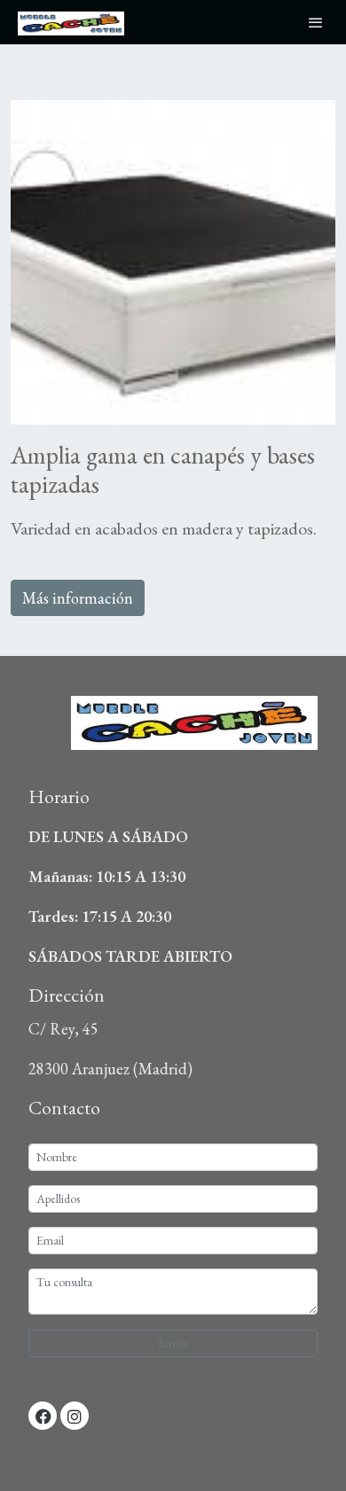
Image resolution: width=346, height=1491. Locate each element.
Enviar (173, 1343)
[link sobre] (173, 734)
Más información (77, 598)
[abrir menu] (316, 22)
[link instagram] (74, 1416)
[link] (71, 22)
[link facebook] (43, 1416)
